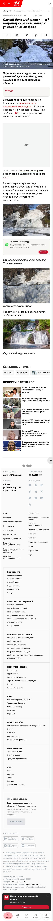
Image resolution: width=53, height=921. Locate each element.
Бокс (9, 771)
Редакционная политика (13, 522)
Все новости (13, 572)
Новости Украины (14, 579)
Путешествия (19, 11)
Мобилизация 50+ (14, 641)
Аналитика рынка (14, 752)
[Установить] (26, 902)
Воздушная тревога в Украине (20, 615)
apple (28, 838)
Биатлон (10, 781)
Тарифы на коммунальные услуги (21, 681)
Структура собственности (38, 542)
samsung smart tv (28, 845)
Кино (9, 696)
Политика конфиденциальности (11, 544)
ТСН (17, 113)
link (30, 485)
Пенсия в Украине (15, 688)
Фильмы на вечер (14, 707)
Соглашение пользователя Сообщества (39, 518)
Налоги (10, 684)
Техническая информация (38, 529)
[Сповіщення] (50, 3)
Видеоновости (13, 586)
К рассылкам (16, 822)
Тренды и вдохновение (17, 759)
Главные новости (14, 575)
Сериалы (11, 714)
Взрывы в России (14, 622)
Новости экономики (17, 667)
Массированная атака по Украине (21, 619)
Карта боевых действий (17, 608)
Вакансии (32, 538)
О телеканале (8, 526)
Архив (30, 546)
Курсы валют (12, 674)
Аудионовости (13, 589)
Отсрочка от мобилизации (18, 652)
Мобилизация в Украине (19, 634)
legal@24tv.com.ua (33, 884)
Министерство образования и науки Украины (26, 726)
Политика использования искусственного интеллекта (13, 550)
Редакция (7, 517)
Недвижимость (14, 748)
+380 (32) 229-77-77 (18, 882)
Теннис (10, 778)
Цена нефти (12, 670)
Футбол (10, 774)
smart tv (10, 845)
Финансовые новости (16, 677)
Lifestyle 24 (7, 11)
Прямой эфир (13, 582)
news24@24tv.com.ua (12, 475)
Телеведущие (8, 530)
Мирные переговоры (16, 612)
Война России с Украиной (20, 601)
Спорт (10, 767)
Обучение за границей (16, 740)
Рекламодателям (9, 534)
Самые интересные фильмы (19, 700)
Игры (30, 555)
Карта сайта (33, 551)
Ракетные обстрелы (15, 605)
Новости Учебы (15, 722)
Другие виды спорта (15, 785)
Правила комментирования (35, 524)
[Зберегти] (46, 35)
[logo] (17, 3)
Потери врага (13, 626)
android (10, 838)
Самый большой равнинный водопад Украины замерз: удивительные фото (38, 11)
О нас (5, 513)
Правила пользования (12, 539)
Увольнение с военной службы (20, 638)
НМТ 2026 (11, 733)
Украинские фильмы (16, 703)
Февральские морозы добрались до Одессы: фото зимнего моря (24, 174)
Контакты (32, 534)
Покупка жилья (13, 755)
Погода (10, 593)
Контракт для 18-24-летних (18, 648)
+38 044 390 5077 (35, 475)
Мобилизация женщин (16, 645)
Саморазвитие (13, 736)
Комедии (11, 710)
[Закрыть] (48, 896)
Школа (10, 729)
